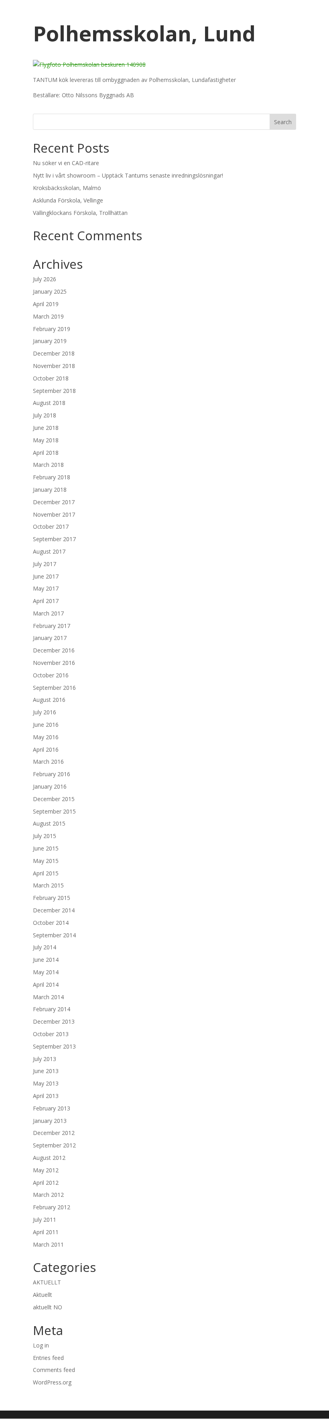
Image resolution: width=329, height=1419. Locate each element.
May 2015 (46, 861)
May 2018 (46, 440)
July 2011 (44, 1219)
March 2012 (48, 1194)
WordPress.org (52, 1382)
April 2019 (46, 304)
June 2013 (46, 1071)
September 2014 (54, 935)
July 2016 (44, 712)
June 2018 (46, 427)
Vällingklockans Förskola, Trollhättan (80, 213)
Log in (41, 1345)
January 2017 (50, 638)
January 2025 (50, 291)
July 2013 (44, 1059)
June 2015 (46, 848)
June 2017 (46, 576)
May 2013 (46, 1083)
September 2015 (54, 811)
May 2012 (46, 1170)
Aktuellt (42, 1294)
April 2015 (46, 873)
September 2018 (54, 391)
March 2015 (48, 885)
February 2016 (51, 774)
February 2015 (51, 898)
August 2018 (49, 403)
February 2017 (51, 626)
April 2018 (46, 452)
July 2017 (44, 564)
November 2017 (54, 514)
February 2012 (51, 1207)
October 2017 (51, 526)
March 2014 (48, 997)
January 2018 (50, 489)
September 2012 (54, 1145)
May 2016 (46, 737)
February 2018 (51, 477)
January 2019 (50, 341)
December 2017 (54, 502)
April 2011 (46, 1232)
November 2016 (54, 663)
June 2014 (46, 959)
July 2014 (44, 947)
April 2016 (46, 749)
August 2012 (49, 1157)
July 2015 (44, 836)
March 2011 (48, 1244)
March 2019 (48, 316)
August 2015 (49, 823)
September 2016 (54, 687)
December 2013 (54, 1021)
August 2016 (49, 699)
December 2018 (54, 353)
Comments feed (54, 1370)
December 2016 (54, 650)
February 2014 (51, 1009)
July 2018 (44, 415)
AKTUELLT (47, 1282)
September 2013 (54, 1046)
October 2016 (51, 675)
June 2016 (46, 724)
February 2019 (51, 329)
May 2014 (46, 972)
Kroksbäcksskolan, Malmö (67, 188)
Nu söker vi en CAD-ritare (66, 163)
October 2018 (51, 378)
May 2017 (46, 588)
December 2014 (54, 910)
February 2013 (51, 1108)
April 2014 (46, 984)
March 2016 (48, 761)
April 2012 (46, 1182)
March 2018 (48, 464)
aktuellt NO (47, 1307)
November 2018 (54, 366)
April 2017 (46, 601)
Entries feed (48, 1358)
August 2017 (49, 551)
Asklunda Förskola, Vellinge (68, 200)
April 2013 (46, 1096)
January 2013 (50, 1121)
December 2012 (54, 1133)
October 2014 (51, 922)
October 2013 (51, 1034)
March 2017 (48, 613)
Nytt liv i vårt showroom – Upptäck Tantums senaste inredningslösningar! (128, 175)
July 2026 (44, 279)
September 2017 (54, 539)
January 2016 (50, 786)
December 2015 (54, 799)
